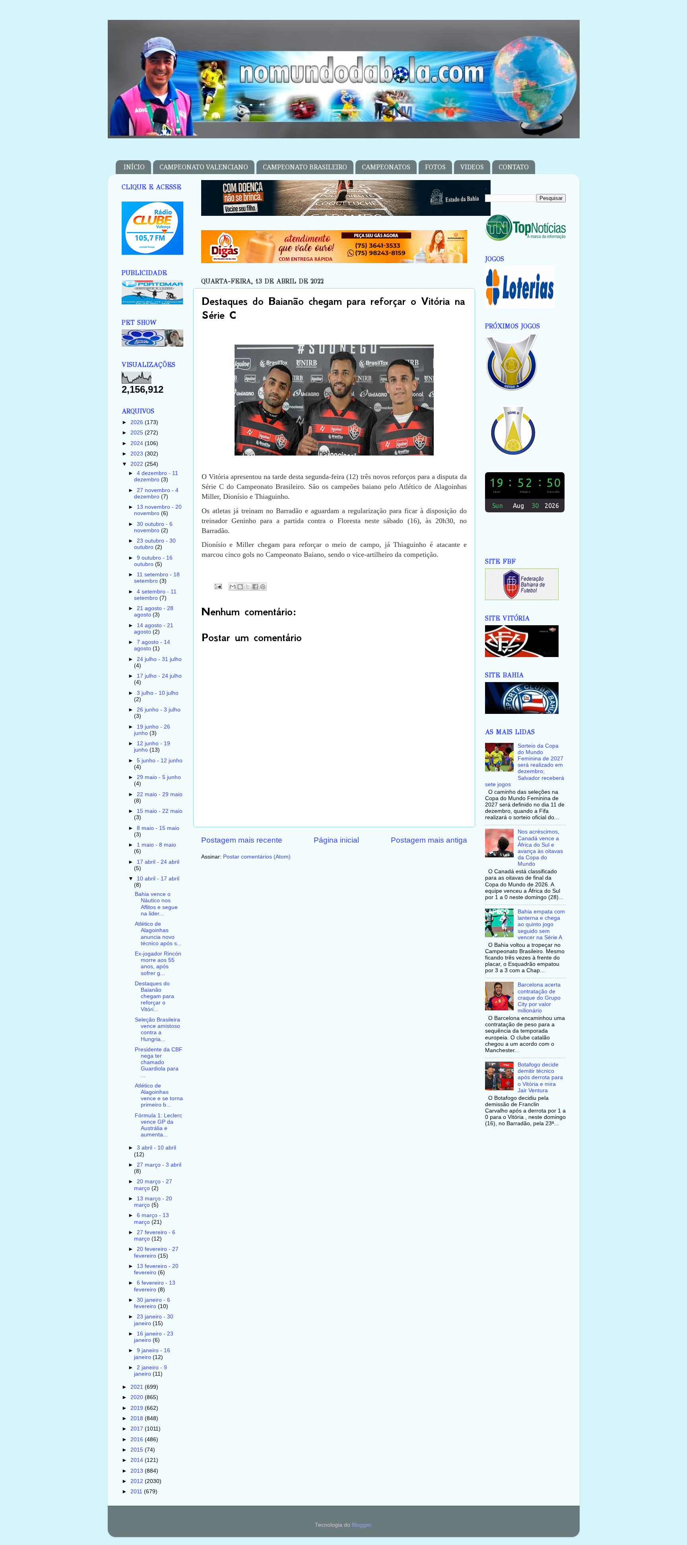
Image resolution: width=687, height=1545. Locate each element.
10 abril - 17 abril (158, 879)
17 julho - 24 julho (159, 676)
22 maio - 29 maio (159, 794)
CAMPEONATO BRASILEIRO (305, 167)
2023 (137, 454)
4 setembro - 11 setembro (155, 595)
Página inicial (336, 840)
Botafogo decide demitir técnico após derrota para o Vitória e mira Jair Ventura (540, 1077)
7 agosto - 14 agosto (152, 645)
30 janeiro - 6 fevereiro (152, 1303)
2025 (137, 433)
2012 (137, 1481)
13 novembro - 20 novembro (158, 510)
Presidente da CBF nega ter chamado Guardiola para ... (158, 1062)
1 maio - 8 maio (156, 845)
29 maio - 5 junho (159, 777)
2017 (137, 1429)
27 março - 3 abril (159, 1165)
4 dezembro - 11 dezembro (156, 476)
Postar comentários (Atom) (257, 857)
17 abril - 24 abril (158, 862)
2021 (137, 1387)
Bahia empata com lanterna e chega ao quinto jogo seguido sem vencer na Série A (541, 924)
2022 (137, 464)
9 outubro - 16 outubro (153, 561)
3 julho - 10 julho (158, 693)
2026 (137, 422)
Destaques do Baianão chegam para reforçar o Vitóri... (154, 996)
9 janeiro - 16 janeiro (152, 1353)
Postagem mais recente (241, 840)
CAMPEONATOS (386, 167)
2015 (137, 1450)
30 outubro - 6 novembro (153, 527)
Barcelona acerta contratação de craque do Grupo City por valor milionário (539, 998)
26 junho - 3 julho (158, 710)
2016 (137, 1439)
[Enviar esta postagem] (218, 586)
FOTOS (435, 167)
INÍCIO (134, 167)
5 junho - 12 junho (159, 761)
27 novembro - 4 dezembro (156, 493)
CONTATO (514, 167)
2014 (137, 1460)
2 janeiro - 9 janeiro (150, 1371)
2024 (137, 443)
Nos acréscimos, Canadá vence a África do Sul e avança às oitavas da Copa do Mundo (540, 848)
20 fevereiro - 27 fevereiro (156, 1252)
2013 (137, 1471)
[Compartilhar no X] (248, 587)
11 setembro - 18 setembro (157, 578)
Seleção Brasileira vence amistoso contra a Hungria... (157, 1029)
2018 (137, 1418)
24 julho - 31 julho (159, 659)
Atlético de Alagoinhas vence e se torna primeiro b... (159, 1095)
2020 (137, 1397)
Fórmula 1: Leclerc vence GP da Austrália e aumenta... (158, 1125)
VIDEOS (472, 167)
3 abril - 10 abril (156, 1148)
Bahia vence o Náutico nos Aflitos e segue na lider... (156, 904)
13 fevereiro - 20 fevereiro (156, 1269)
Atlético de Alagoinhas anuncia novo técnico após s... (158, 933)
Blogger (361, 1525)
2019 (137, 1408)
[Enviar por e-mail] (233, 587)
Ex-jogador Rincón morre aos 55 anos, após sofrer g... (158, 963)
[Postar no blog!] (240, 587)
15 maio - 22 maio (159, 811)
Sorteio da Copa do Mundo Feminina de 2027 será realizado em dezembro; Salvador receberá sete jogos (524, 765)
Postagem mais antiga (429, 840)
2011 (137, 1492)
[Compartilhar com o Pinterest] (263, 587)
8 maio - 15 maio (158, 828)
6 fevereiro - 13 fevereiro (154, 1286)
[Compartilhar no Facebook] (255, 587)
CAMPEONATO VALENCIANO (203, 167)
